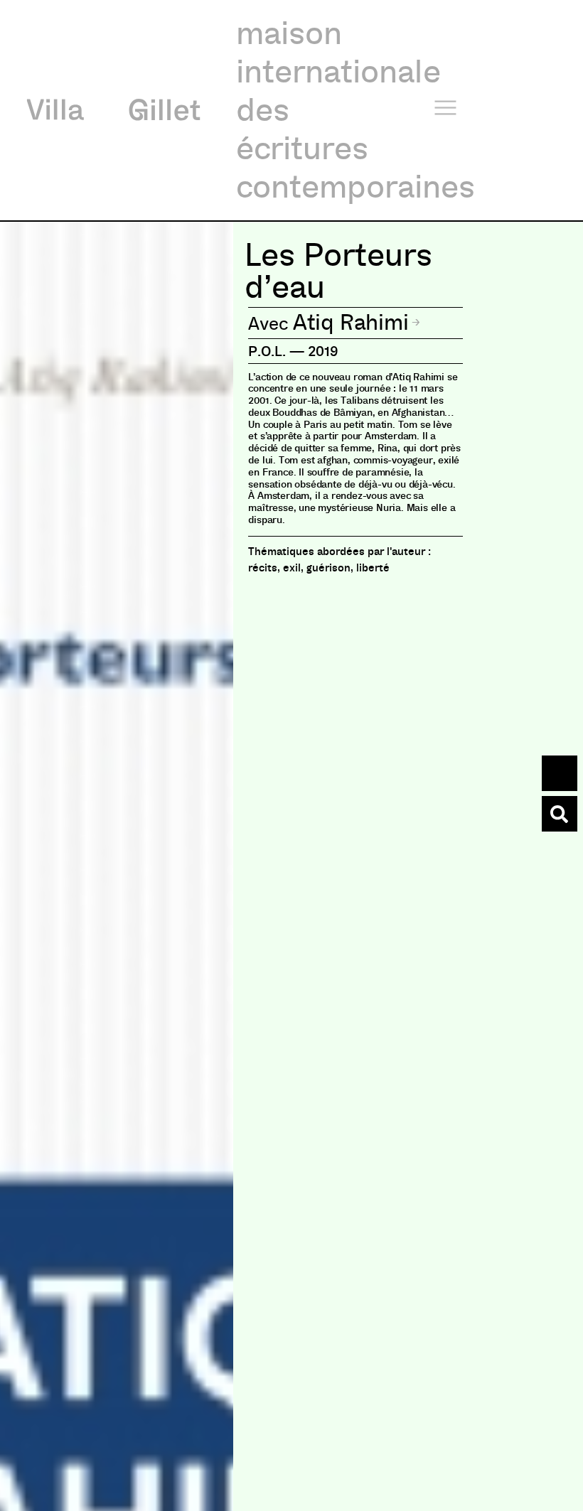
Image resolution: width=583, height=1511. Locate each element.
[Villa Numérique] (559, 814)
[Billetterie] (559, 773)
